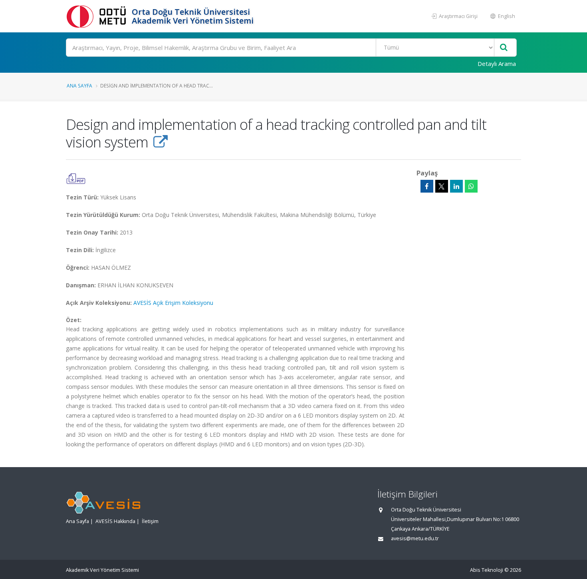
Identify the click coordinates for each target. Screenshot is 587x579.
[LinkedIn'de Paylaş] (456, 186)
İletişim (150, 521)
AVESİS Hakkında (115, 521)
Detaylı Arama (497, 64)
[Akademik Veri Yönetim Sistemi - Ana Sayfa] (98, 16)
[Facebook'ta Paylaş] (426, 186)
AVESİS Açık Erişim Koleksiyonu (173, 302)
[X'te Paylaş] (441, 186)
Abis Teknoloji (486, 570)
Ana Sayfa (79, 85)
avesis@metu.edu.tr (415, 538)
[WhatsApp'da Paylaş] (471, 186)
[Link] (160, 142)
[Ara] (504, 48)
